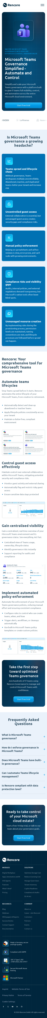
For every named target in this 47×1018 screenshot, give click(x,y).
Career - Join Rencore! (32, 913)
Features (5, 885)
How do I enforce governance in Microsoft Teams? (20, 749)
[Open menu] (42, 5)
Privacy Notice (8, 995)
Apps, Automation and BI (11, 877)
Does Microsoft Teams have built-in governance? (22, 762)
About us (27, 909)
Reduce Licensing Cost (32, 877)
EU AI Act (27, 896)
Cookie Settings (8, 1001)
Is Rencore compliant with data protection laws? (20, 787)
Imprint (5, 989)
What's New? (7, 888)
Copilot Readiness (30, 888)
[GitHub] (22, 1006)
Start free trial (23, 105)
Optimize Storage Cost (32, 873)
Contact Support (8, 925)
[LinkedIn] (17, 1006)
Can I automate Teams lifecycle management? (20, 774)
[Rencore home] (11, 5)
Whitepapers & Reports (10, 917)
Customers (28, 917)
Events (26, 925)
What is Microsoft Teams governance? (16, 736)
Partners (27, 921)
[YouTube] (12, 1006)
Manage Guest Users (31, 881)
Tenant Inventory (30, 885)
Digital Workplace (8, 873)
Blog (4, 909)
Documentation (8, 929)
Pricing (4, 892)
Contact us (28, 929)
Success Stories (7, 921)
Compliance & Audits (31, 892)
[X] (8, 1006)
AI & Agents (6, 881)
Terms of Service (24, 995)
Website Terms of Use (21, 989)
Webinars (5, 913)
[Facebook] (3, 1006)
